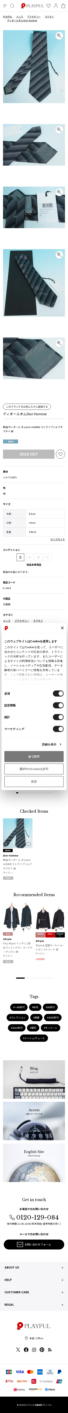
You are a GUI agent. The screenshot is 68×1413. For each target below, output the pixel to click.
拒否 (34, 781)
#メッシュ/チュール (34, 1038)
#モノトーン (50, 1028)
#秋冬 (35, 1007)
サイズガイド (57, 539)
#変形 (33, 1028)
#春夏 (36, 1017)
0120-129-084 (37, 1217)
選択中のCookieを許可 (34, 769)
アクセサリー (22, 620)
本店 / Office (36, 1338)
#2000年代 (53, 1017)
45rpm (7, 939)
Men (10, 441)
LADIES (7, 934)
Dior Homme (10, 855)
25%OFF (59, 935)
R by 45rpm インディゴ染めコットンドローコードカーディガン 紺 (17, 947)
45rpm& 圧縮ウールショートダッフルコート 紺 (50, 947)
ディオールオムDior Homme (25, 413)
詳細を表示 (49, 744)
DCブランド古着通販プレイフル (37, 1404)
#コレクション (18, 1017)
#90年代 (50, 1007)
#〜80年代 (19, 1007)
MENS (8, 850)
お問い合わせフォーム (38, 1244)
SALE (50, 934)
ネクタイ (38, 620)
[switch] (58, 705)
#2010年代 (16, 1028)
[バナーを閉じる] (62, 628)
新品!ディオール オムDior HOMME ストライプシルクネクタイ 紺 (17, 864)
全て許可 (34, 756)
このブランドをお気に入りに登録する (27, 406)
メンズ (6, 620)
